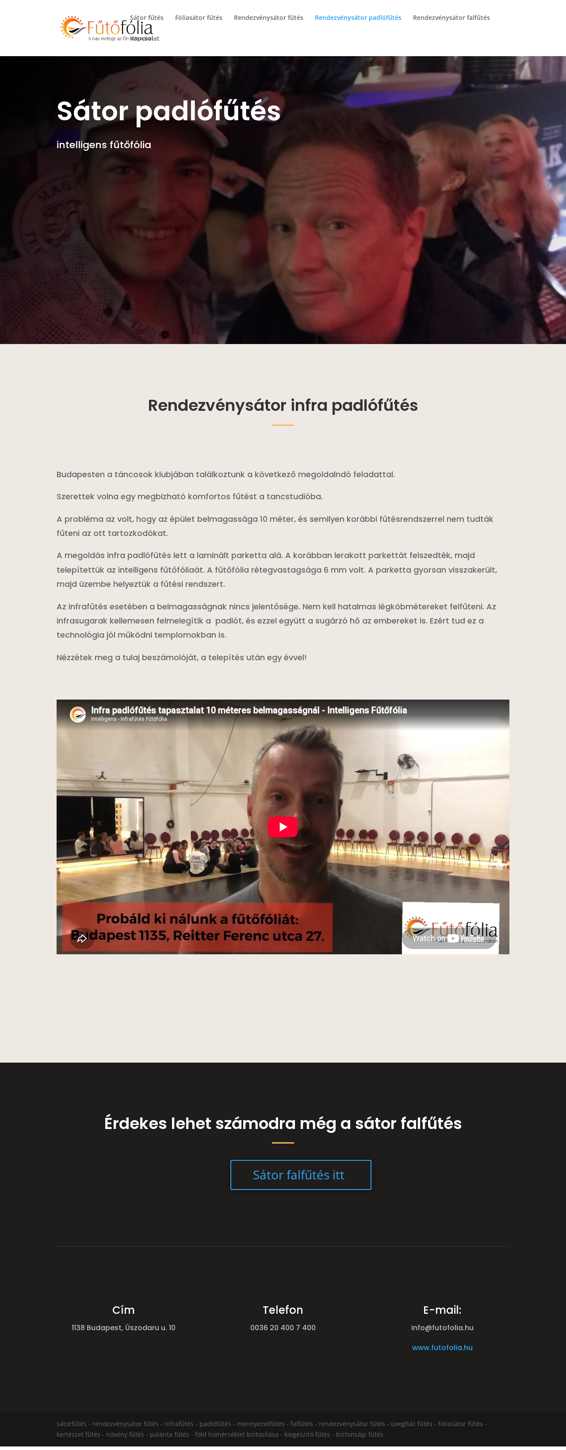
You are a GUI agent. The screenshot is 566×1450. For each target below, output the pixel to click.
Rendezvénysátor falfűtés (451, 18)
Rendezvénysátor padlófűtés (358, 18)
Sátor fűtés (147, 18)
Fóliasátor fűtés (198, 18)
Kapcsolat (145, 38)
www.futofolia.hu (442, 1348)
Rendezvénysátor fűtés (268, 18)
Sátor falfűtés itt (298, 1174)
